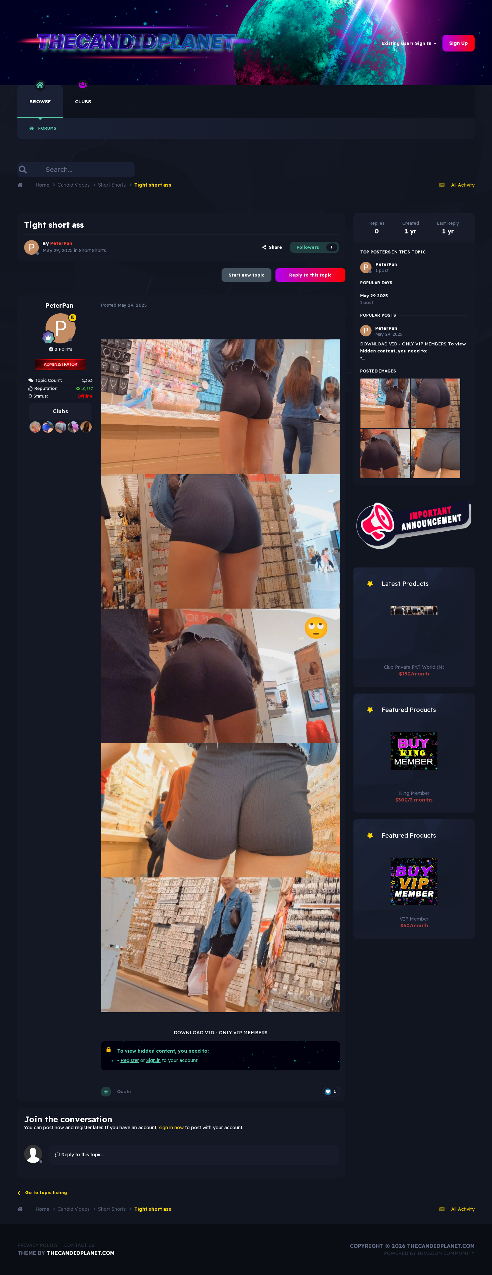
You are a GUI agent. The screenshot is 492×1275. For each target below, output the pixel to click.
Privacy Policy (37, 1245)
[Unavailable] (220, 406)
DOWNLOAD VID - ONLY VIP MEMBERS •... (413, 350)
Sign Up (458, 43)
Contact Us (79, 1245)
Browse (40, 102)
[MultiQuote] (106, 1091)
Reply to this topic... (82, 1155)
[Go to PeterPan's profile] (31, 247)
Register (129, 1060)
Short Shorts (92, 250)
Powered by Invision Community (429, 1253)
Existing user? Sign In (408, 43)
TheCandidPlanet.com (80, 1253)
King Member (414, 793)
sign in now (171, 1128)
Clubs (83, 102)
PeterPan (59, 305)
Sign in (153, 1060)
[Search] (22, 169)
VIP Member (414, 919)
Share (274, 247)
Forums (47, 128)
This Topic (115, 169)
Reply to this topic (310, 275)
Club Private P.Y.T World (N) (414, 667)
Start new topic (246, 275)
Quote (124, 1091)
